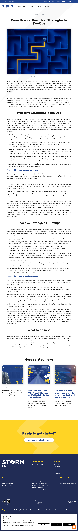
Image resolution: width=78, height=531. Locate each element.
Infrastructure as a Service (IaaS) (40, 485)
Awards (58, 1)
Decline (56, 524)
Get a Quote (46, 1)
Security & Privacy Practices (27, 509)
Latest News (57, 471)
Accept (69, 524)
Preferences (44, 524)
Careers (56, 468)
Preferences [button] (9, 527)
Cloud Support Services (66, 481)
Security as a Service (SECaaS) (40, 483)
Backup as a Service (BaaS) (39, 489)
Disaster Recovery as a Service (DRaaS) (42, 492)
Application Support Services (68, 483)
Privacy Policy (64, 509)
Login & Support (66, 1)
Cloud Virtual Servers (7, 483)
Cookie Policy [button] (8, 525)
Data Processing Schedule (53, 509)
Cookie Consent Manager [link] (8, 516)
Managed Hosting (36, 481)
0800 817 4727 (11, 1)
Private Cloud (5, 481)
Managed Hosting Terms (13, 509)
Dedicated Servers (7, 485)
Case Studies (57, 466)
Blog (53, 1)
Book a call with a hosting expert (39, 440)
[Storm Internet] (7, 6)
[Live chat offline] (74, 527)
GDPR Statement (40, 509)
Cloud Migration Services (38, 487)
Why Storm (57, 464)
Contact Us (57, 473)
